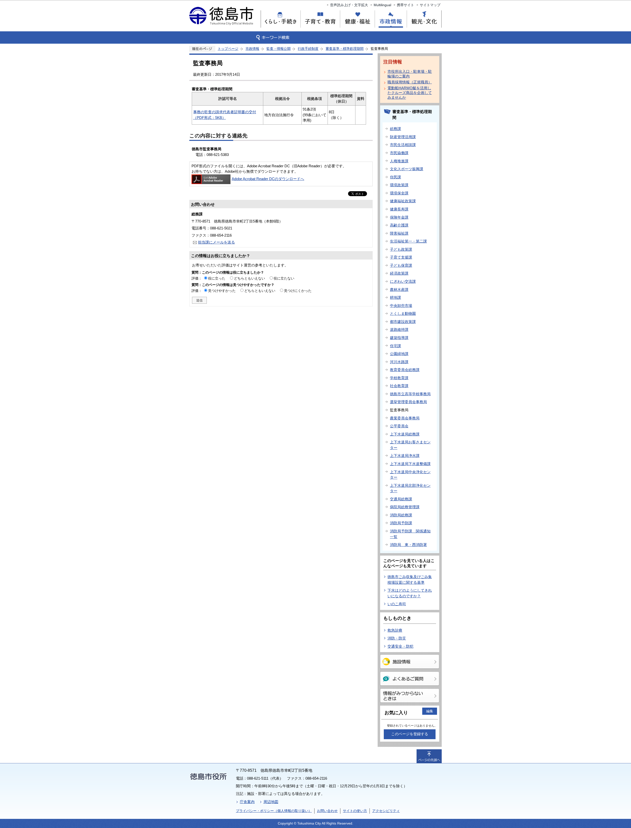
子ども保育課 (401, 265)
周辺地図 (270, 802)
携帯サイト (405, 5)
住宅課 (395, 346)
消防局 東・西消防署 (408, 545)
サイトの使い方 (355, 811)
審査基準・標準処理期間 (345, 49)
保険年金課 (399, 217)
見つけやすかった (222, 291)
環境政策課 (399, 185)
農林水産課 (399, 289)
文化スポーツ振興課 (406, 169)
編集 (429, 711)
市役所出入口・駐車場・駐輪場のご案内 (409, 73)
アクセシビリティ (386, 811)
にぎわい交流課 (403, 281)
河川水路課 (399, 362)
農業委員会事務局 (405, 418)
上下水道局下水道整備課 (410, 464)
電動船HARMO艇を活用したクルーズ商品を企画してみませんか (409, 92)
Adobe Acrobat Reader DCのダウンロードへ (268, 179)
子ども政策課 (401, 249)
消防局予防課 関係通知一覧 (410, 534)
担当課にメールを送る (216, 242)
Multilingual (382, 5)
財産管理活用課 (403, 137)
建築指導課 (399, 338)
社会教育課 (399, 386)
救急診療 (394, 630)
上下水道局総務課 (405, 434)
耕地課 (395, 297)
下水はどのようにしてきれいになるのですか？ (409, 593)
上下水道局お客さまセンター (410, 445)
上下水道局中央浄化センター (410, 475)
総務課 (395, 129)
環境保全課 (399, 193)
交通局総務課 (401, 499)
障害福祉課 (399, 233)
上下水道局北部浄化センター (410, 488)
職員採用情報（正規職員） (409, 82)
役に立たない (284, 278)
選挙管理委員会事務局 (408, 402)
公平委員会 (399, 426)
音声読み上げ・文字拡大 (349, 5)
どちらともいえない (249, 278)
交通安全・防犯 (400, 646)
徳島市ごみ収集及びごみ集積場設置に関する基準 (409, 579)
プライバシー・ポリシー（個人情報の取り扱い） (274, 811)
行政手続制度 (308, 49)
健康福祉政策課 (403, 201)
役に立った (216, 278)
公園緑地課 (399, 354)
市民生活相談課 (403, 145)
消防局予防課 (401, 523)
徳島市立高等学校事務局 (410, 394)
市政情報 (252, 49)
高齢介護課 (399, 225)
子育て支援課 (401, 257)
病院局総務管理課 (405, 507)
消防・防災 (396, 638)
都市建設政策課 (403, 322)
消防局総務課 (401, 515)
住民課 (395, 177)
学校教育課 (399, 378)
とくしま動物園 (403, 313)
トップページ (228, 49)
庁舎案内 (247, 802)
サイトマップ (430, 5)
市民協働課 (399, 153)
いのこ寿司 (396, 604)
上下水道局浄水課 (405, 455)
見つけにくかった (298, 291)
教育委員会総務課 (405, 370)
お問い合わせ (327, 811)
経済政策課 (399, 273)
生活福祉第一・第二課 (408, 241)
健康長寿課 (399, 209)
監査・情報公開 (278, 49)
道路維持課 (399, 329)
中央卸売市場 (401, 305)
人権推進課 (399, 161)
